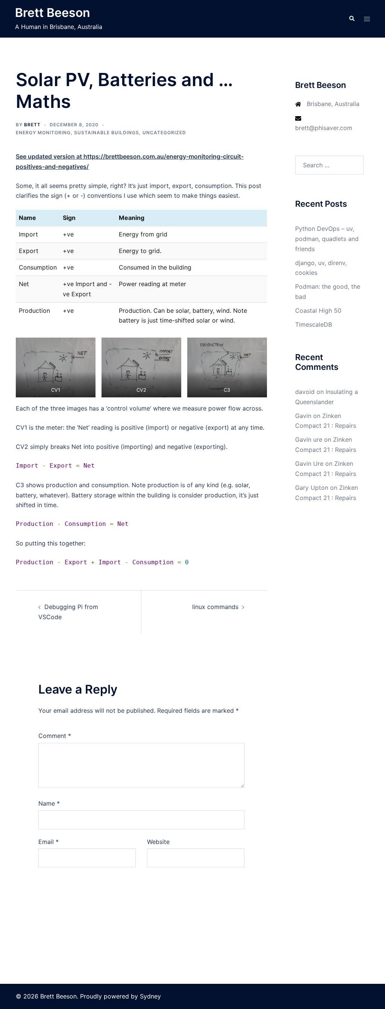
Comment (54, 735)
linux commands (215, 607)
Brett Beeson (52, 12)
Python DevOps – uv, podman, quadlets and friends (327, 239)
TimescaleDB (313, 324)
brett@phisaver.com (323, 128)
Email (48, 841)
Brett (32, 124)
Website (158, 841)
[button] (352, 19)
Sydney (150, 996)
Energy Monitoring (43, 132)
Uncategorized (164, 132)
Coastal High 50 (318, 310)
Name (49, 803)
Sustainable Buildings (106, 132)
